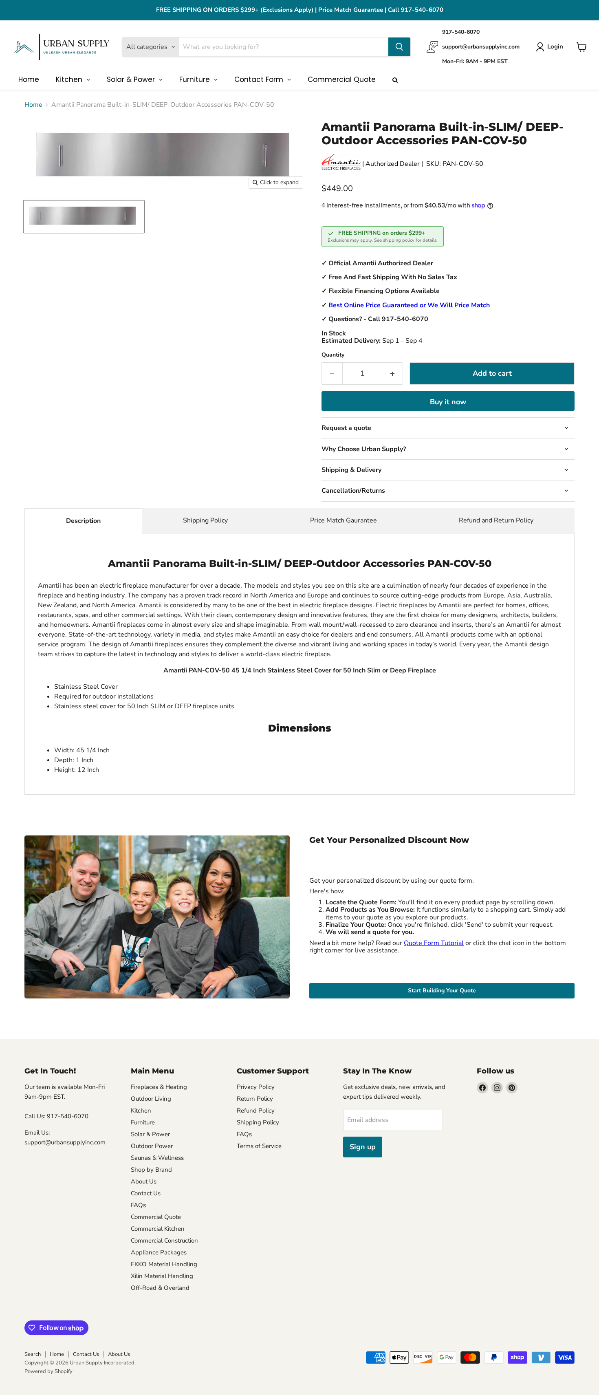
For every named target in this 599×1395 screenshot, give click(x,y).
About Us (143, 1181)
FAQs (138, 1205)
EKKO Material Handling (164, 1264)
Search (32, 1354)
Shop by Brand (151, 1170)
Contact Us (146, 1193)
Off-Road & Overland (160, 1288)
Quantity (333, 355)
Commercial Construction (164, 1240)
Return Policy (255, 1099)
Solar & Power (150, 1134)
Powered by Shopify (48, 1371)
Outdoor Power (152, 1146)
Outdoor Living (151, 1099)
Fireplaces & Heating (159, 1087)
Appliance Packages (159, 1252)
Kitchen (141, 1110)
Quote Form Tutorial (434, 943)
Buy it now (448, 402)
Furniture (143, 1122)
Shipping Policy (205, 520)
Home (33, 104)
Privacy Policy (256, 1087)
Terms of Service (259, 1146)
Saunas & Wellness (157, 1158)
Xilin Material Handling (162, 1276)
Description (83, 520)
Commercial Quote (156, 1217)
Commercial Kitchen (158, 1229)
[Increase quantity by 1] (392, 373)
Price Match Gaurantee (343, 520)
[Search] (399, 46)
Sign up (363, 1147)
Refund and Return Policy (496, 520)
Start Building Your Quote (442, 990)
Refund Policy (256, 1110)
